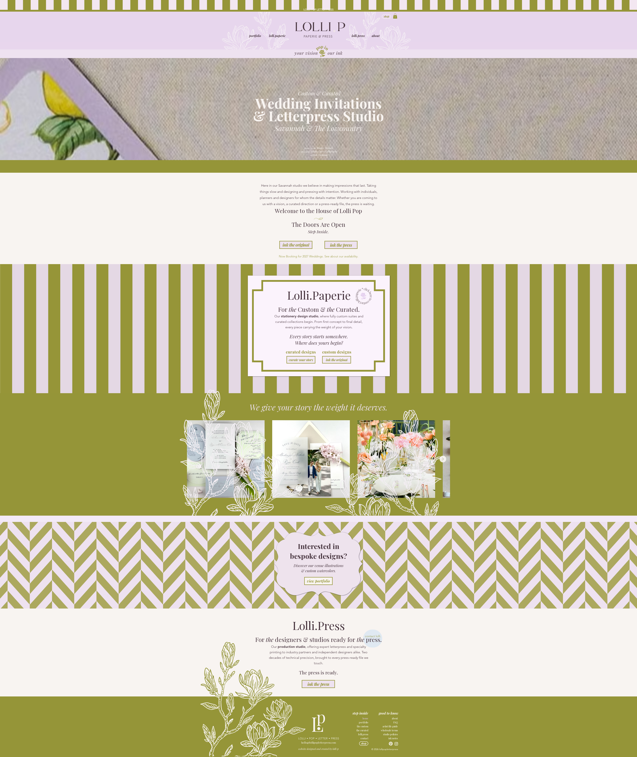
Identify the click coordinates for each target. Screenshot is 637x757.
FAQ (395, 722)
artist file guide (390, 726)
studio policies (390, 734)
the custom (362, 726)
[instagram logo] (396, 743)
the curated (362, 730)
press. (374, 639)
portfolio (363, 722)
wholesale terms (389, 730)
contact (364, 738)
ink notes (393, 738)
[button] (277, 36)
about (395, 718)
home (365, 718)
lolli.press (363, 734)
